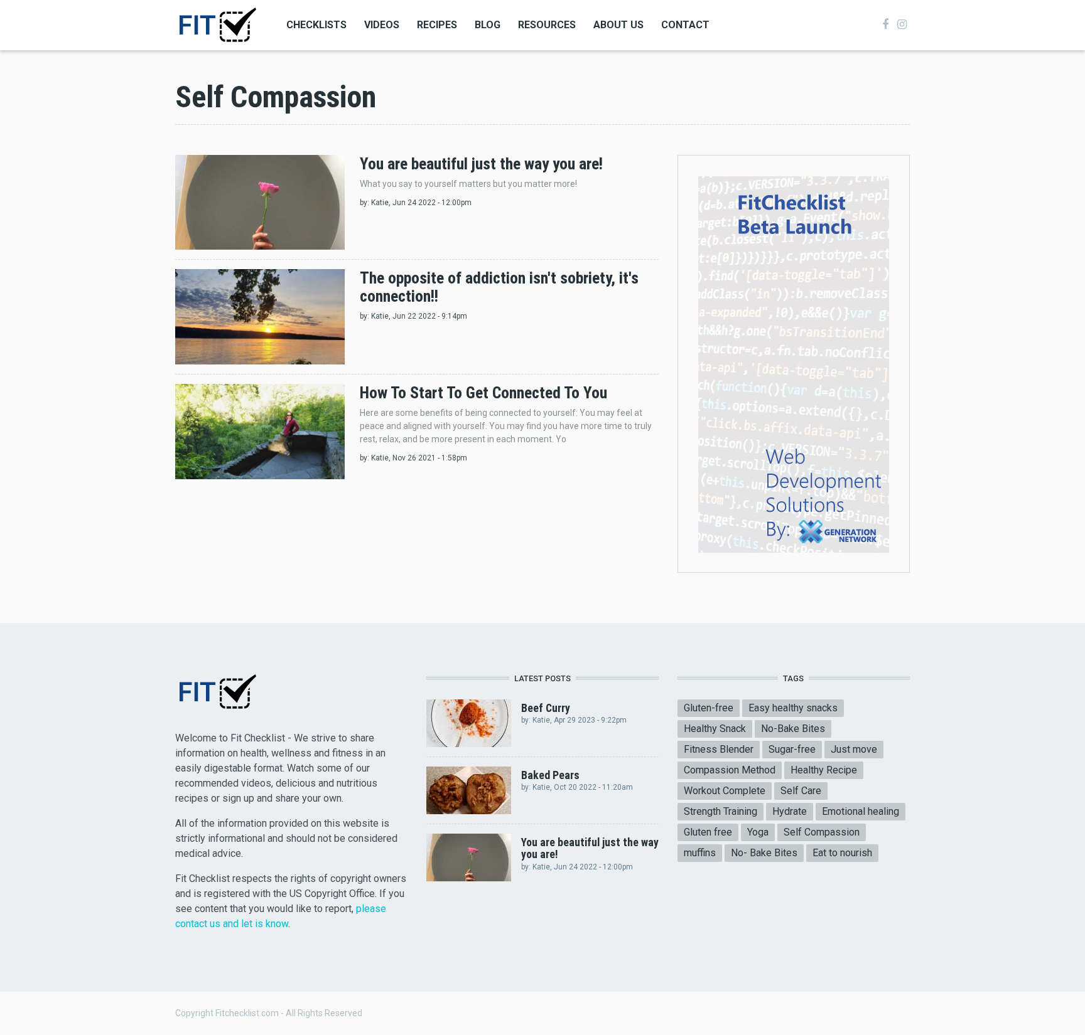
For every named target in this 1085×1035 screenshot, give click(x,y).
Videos (381, 25)
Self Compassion (822, 832)
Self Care (800, 791)
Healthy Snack (715, 729)
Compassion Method (729, 770)
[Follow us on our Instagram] (902, 24)
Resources (547, 25)
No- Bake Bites (764, 853)
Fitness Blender (718, 749)
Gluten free (708, 832)
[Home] (217, 24)
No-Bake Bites (793, 729)
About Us (618, 25)
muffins (700, 853)
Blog (487, 25)
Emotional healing (860, 811)
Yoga (758, 832)
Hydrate (789, 811)
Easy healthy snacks (793, 708)
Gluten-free (708, 708)
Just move (854, 749)
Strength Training (720, 811)
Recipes (437, 25)
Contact (685, 25)
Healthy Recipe (824, 770)
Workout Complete (724, 791)
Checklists (316, 25)
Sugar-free (792, 749)
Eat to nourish (842, 853)
